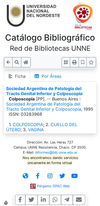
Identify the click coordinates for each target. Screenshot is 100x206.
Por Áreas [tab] (50, 76)
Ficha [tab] (19, 76)
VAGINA (36, 129)
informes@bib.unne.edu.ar (56, 152)
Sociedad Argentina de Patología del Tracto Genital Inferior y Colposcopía (44, 91)
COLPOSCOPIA (28, 124)
